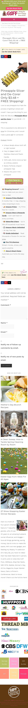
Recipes (24, 674)
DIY (4, 674)
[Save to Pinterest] (6, 56)
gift (12, 135)
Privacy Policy (5, 34)
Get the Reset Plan (14, 8)
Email (4, 332)
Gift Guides (23, 662)
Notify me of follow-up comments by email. (11, 346)
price (4, 239)
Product (3, 140)
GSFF (14, 13)
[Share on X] (9, 56)
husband (22, 534)
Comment (6, 305)
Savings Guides (4, 662)
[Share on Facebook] (2, 56)
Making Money (14, 662)
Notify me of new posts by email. (12, 358)
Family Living (14, 673)
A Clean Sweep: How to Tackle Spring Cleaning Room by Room (12, 442)
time (2, 131)
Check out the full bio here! (16, 577)
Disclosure (10, 33)
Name (4, 323)
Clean (12, 151)
